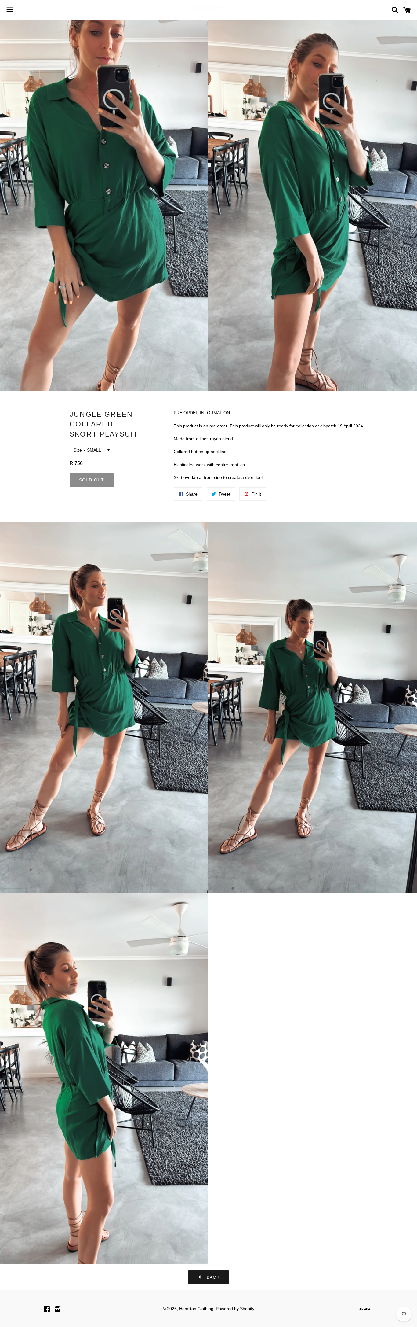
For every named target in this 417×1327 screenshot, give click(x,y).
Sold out (91, 479)
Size (78, 450)
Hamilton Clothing (196, 1308)
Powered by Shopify (235, 1308)
